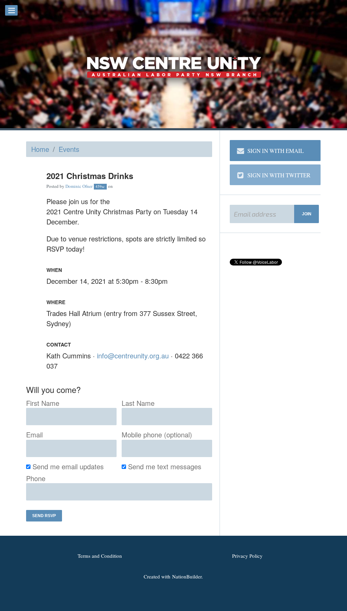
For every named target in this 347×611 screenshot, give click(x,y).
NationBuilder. (187, 576)
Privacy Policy (247, 555)
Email (34, 434)
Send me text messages (164, 466)
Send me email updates (68, 466)
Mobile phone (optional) (157, 434)
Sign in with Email (275, 151)
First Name (42, 403)
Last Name (138, 403)
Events (69, 149)
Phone (35, 478)
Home (40, 149)
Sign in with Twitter (278, 175)
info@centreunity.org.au (133, 355)
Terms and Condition (100, 555)
